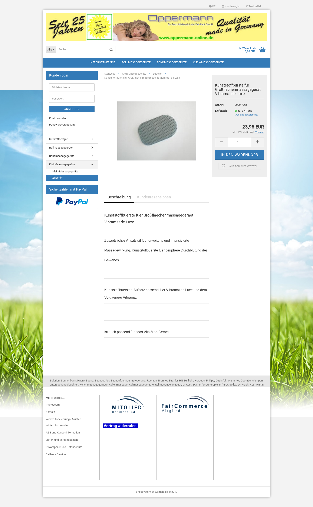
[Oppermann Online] (156, 25)
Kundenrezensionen (154, 197)
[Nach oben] (301, 501)
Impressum (53, 404)
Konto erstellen (58, 118)
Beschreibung (119, 197)
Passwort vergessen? (62, 124)
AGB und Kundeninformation (63, 432)
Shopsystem (143, 491)
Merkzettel (254, 6)
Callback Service (56, 454)
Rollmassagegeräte (136, 62)
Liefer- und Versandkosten (62, 439)
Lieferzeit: (221, 110)
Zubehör (57, 177)
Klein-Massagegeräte (208, 62)
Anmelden (72, 109)
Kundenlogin (232, 6)
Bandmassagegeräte (172, 62)
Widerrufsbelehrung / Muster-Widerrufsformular (63, 422)
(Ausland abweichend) (246, 114)
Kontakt (50, 411)
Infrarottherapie (102, 62)
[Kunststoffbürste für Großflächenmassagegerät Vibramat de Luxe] (156, 130)
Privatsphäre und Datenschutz (64, 447)
